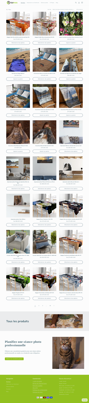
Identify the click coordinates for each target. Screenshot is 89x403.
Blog (7, 391)
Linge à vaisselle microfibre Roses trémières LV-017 (71, 37)
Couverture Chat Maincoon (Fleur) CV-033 (18, 145)
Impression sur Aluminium (12, 384)
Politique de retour (38, 392)
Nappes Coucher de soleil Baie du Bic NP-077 (70, 255)
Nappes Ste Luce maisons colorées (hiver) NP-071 (70, 292)
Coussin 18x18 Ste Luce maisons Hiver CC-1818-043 (18, 256)
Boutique (8, 381)
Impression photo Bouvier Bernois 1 (71, 181)
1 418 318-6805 (37, 381)
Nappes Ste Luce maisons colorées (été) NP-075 (71, 219)
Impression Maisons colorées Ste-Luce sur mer (70, 145)
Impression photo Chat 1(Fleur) (18, 219)
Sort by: (49, 9)
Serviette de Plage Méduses (18, 73)
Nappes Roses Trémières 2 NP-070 (44, 219)
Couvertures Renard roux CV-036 (18, 109)
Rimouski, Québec (37, 385)
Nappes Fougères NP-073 (18, 292)
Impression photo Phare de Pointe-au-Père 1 (44, 181)
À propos (8, 389)
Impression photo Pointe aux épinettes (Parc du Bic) (18, 182)
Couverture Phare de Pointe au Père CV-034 (71, 109)
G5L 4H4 (35, 388)
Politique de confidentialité (40, 390)
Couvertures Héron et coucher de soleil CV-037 (44, 73)
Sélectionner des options (18, 42)
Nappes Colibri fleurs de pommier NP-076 (44, 37)
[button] (75, 2)
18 (50, 305)
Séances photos (10, 386)
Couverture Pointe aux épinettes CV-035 (44, 109)
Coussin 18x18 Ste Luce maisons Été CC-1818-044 (44, 255)
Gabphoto (46, 400)
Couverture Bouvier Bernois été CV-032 (44, 145)
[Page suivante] (53, 305)
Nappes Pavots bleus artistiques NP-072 (44, 292)
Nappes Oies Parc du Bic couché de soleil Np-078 (18, 37)
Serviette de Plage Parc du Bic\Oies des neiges (71, 73)
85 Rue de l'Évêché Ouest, (40, 383)
